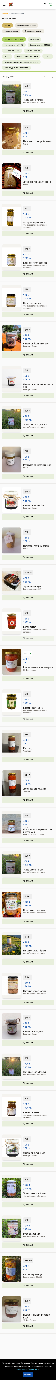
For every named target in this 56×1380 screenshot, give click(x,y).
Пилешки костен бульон (34, 950)
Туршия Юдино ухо (32, 586)
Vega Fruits (34, 39)
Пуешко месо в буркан (34, 910)
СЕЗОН (47, 56)
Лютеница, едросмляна (34, 788)
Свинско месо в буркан (34, 1072)
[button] (52, 77)
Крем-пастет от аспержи (35, 262)
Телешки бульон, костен (35, 424)
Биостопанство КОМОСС (40, 45)
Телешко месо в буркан (34, 1193)
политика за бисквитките (28, 1369)
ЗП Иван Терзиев (33, 51)
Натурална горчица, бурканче (37, 141)
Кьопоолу (28, 748)
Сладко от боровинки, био (35, 343)
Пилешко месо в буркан (34, 991)
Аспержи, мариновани (34, 222)
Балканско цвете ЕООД (14, 45)
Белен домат (29, 627)
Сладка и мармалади (33, 31)
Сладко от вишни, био (33, 505)
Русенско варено (31, 1234)
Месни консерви (11, 31)
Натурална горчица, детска (36, 546)
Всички (7, 25)
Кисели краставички (33, 707)
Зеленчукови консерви (26, 25)
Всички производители (14, 39)
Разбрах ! (28, 1375)
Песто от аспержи (32, 303)
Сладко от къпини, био (34, 1153)
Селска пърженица (32, 1274)
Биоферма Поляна (12, 51)
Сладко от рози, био (33, 1031)
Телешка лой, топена (33, 99)
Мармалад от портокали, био (37, 465)
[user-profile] (45, 4)
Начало (5, 13)
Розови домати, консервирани (38, 667)
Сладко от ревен (31, 1112)
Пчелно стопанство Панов (27, 56)
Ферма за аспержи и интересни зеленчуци (21, 62)
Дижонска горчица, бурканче (37, 181)
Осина (7, 56)
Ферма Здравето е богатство (16, 68)
